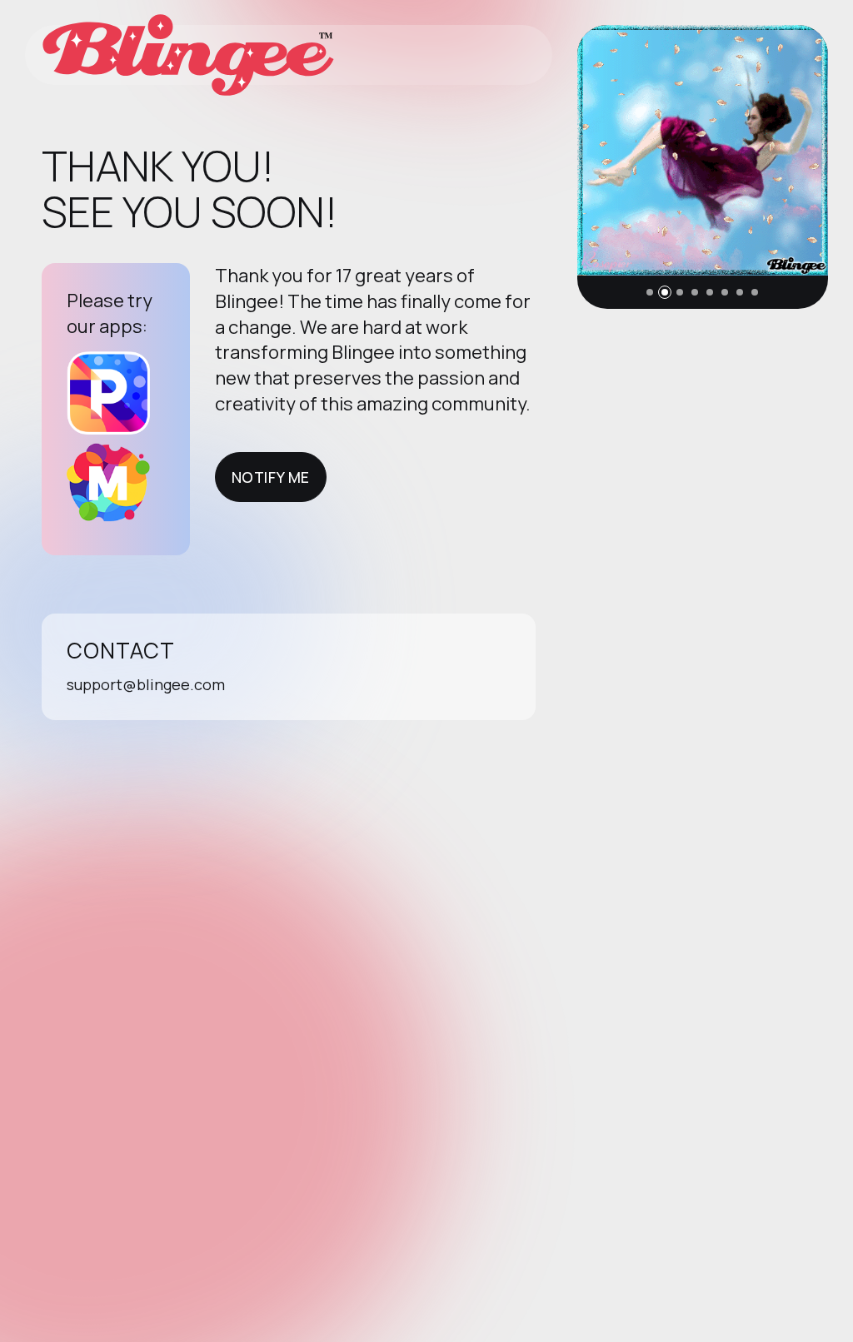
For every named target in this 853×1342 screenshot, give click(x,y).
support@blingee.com (146, 684)
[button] (649, 292)
